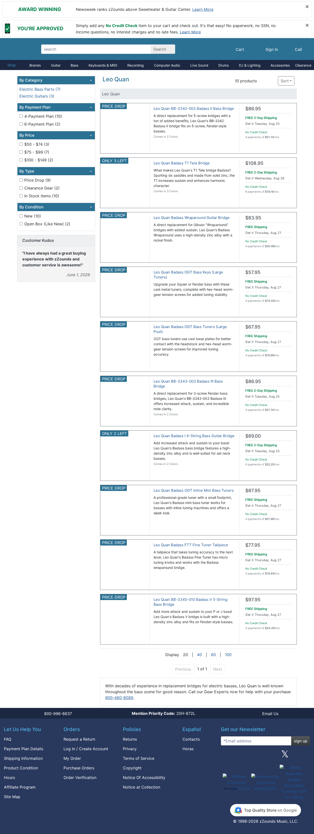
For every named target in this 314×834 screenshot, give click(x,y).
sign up (300, 740)
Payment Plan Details (23, 748)
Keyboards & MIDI (103, 65)
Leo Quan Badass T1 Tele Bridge (182, 163)
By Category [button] (55, 80)
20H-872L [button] (163, 713)
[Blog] (226, 755)
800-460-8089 (119, 697)
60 (213, 654)
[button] (262, 81)
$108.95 (254, 163)
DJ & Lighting (250, 65)
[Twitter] (285, 755)
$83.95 (253, 217)
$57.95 (253, 272)
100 (228, 654)
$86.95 (253, 108)
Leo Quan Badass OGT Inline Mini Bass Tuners (194, 490)
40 (199, 654)
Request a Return (79, 739)
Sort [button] (285, 80)
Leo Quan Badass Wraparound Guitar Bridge (192, 217)
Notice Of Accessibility (144, 777)
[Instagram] (265, 755)
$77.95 (252, 545)
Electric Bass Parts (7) (40, 89)
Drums (223, 65)
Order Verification (80, 777)
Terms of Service (138, 758)
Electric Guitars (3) (36, 96)
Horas (188, 748)
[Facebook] (245, 755)
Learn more (202, 9)
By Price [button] (55, 135)
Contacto (191, 739)
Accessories (280, 65)
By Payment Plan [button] (55, 107)
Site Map (12, 796)
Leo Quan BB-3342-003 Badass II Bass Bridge (194, 108)
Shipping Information (23, 758)
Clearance (303, 65)
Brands (35, 65)
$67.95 (253, 327)
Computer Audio (167, 65)
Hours (9, 777)
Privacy (130, 748)
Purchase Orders (79, 767)
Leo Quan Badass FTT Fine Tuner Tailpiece (191, 545)
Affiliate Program (20, 787)
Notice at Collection (141, 787)
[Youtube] (304, 755)
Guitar (56, 65)
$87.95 (253, 490)
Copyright (132, 767)
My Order (72, 758)
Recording (135, 65)
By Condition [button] (55, 207)
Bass (74, 65)
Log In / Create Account (86, 748)
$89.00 (253, 436)
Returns (130, 739)
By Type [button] (55, 171)
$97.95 (253, 599)
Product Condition (21, 767)
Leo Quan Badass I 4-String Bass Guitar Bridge (194, 435)
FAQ (7, 739)
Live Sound (199, 65)
